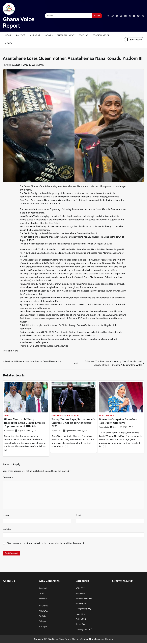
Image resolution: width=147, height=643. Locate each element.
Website (7, 529)
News (15, 350)
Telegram (43, 621)
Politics (20, 35)
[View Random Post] (121, 39)
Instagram (43, 626)
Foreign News (101, 35)
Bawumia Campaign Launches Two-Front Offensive (118, 421)
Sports (48, 35)
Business (34, 35)
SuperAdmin (38, 64)
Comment (8, 477)
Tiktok (41, 593)
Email (79, 515)
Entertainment (66, 35)
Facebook (43, 588)
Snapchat (43, 606)
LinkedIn (43, 598)
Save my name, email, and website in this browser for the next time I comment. (45, 543)
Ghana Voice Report (18, 22)
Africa (8, 43)
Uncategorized (82, 629)
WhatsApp (44, 611)
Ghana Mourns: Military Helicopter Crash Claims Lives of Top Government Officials (24, 422)
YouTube (42, 616)
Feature (83, 35)
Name (6, 515)
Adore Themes (105, 639)
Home (8, 35)
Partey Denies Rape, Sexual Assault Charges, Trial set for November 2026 (73, 422)
